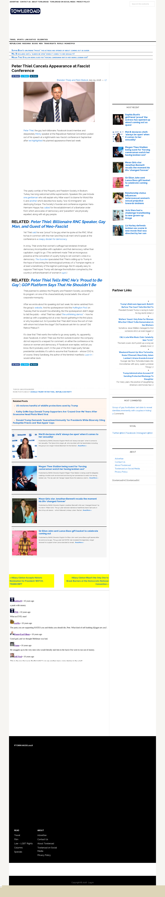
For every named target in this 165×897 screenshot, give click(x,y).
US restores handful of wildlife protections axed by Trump (47, 405)
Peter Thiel (28, 130)
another (33, 201)
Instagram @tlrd (144, 433)
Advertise (119, 458)
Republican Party (64, 392)
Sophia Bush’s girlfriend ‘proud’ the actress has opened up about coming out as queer (50, 50)
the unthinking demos (72, 314)
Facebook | (131, 433)
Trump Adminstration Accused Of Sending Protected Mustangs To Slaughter (138, 376)
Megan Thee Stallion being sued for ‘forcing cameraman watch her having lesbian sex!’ (50, 57)
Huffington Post (79, 307)
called (47, 207)
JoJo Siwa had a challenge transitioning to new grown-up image (137, 214)
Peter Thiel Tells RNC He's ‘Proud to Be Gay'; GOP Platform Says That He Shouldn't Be (57, 282)
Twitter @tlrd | (119, 433)
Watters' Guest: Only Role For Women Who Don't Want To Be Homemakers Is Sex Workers (135, 322)
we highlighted (35, 140)
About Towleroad (123, 465)
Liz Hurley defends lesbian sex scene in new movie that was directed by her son (136, 229)
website (38, 307)
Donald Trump (37, 392)
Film (16, 839)
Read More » (82, 445)
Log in (91, 882)
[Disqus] (59, 628)
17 (106, 80)
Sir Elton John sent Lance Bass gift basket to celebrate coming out (137, 181)
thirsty (38, 134)
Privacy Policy (121, 472)
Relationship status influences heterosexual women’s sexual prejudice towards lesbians (137, 198)
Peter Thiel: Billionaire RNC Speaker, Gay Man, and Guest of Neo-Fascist (58, 224)
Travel (17, 835)
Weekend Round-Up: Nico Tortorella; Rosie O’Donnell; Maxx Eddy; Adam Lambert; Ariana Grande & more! (136, 355)
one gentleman (30, 197)
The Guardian (41, 259)
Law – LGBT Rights (23, 843)
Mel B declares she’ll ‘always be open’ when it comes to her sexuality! (43, 54)
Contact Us (120, 462)
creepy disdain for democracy (52, 239)
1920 (64, 273)
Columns (18, 847)
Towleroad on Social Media (127, 468)
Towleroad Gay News (83, 11)
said (34, 232)
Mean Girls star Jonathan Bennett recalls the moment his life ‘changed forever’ (137, 166)
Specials (18, 852)
